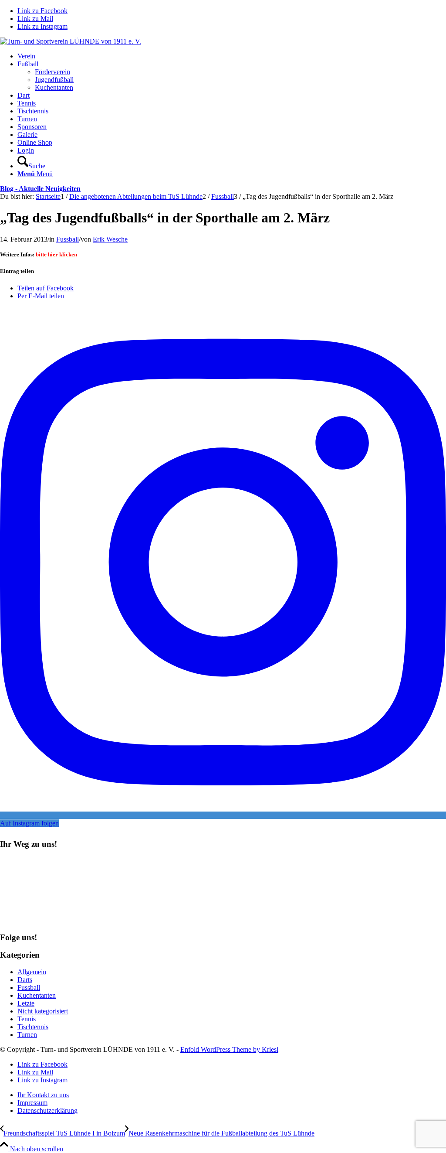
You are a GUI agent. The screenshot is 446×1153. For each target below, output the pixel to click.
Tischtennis (32, 1026)
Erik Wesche (110, 239)
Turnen (27, 1034)
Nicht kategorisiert (42, 1011)
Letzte (25, 1003)
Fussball (67, 239)
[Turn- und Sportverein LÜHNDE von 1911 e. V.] (70, 41)
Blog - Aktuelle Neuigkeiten (40, 188)
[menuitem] (231, 56)
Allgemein (31, 972)
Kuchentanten (36, 995)
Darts (24, 979)
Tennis (26, 1019)
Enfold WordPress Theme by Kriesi (229, 1049)
